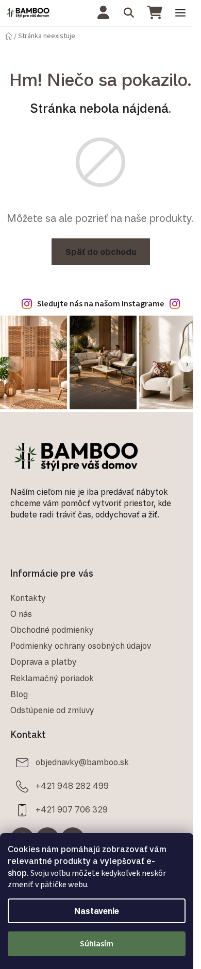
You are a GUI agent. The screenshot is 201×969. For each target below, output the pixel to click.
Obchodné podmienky (52, 630)
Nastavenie (96, 911)
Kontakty (28, 598)
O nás (21, 614)
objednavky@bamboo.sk (82, 762)
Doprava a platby (43, 661)
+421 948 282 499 (72, 786)
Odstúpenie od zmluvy (52, 710)
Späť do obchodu (100, 252)
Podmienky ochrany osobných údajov (80, 646)
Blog (19, 694)
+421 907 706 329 (72, 809)
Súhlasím (96, 943)
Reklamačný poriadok (52, 678)
